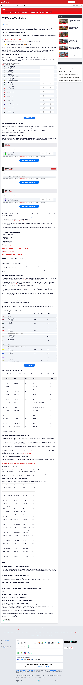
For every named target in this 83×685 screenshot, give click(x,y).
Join (78, 2)
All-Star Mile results (27, 453)
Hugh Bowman (77, 632)
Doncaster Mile (17, 220)
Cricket (48, 632)
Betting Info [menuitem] (48, 12)
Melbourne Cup (9, 229)
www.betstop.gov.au (20, 676)
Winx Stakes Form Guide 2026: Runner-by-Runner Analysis (70, 80)
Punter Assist (33, 635)
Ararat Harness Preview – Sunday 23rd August (67, 65)
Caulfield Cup (46, 629)
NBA (19, 632)
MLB (36, 632)
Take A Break (45, 635)
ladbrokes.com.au (23, 604)
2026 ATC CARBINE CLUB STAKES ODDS (14, 255)
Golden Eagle (30, 452)
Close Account (50, 635)
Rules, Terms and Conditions (21, 673)
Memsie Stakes (62, 629)
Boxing (44, 632)
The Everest (56, 629)
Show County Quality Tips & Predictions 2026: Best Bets (69, 74)
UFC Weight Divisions (70, 632)
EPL (33, 632)
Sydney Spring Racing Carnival (37, 629)
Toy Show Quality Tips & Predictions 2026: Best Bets (69, 77)
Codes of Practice (53, 670)
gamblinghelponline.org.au (50, 666)
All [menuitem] (5, 12)
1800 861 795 (5, 647)
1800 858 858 (39, 666)
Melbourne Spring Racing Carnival (26, 629)
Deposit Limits (38, 635)
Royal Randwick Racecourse (13, 236)
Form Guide (63, 632)
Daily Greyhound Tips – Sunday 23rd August (67, 68)
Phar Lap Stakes (15, 283)
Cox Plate (50, 629)
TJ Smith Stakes (26, 220)
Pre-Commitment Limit (31, 670)
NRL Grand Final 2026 (14, 632)
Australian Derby (26, 279)
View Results (29, 117)
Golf (51, 632)
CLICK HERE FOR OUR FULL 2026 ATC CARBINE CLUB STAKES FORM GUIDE (18, 463)
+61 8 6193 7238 (6, 640)
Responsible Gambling (20, 670)
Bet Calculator (57, 632)
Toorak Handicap (15, 452)
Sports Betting (6, 632)
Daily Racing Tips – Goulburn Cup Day (66, 71)
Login (71, 2)
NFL (30, 632)
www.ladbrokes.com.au (5, 1)
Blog (3, 9)
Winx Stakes (67, 629)
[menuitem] (3, 5)
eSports (23, 632)
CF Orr (38, 452)
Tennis (40, 632)
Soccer (27, 632)
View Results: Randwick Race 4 (29, 160)
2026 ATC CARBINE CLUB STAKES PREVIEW (15, 248)
